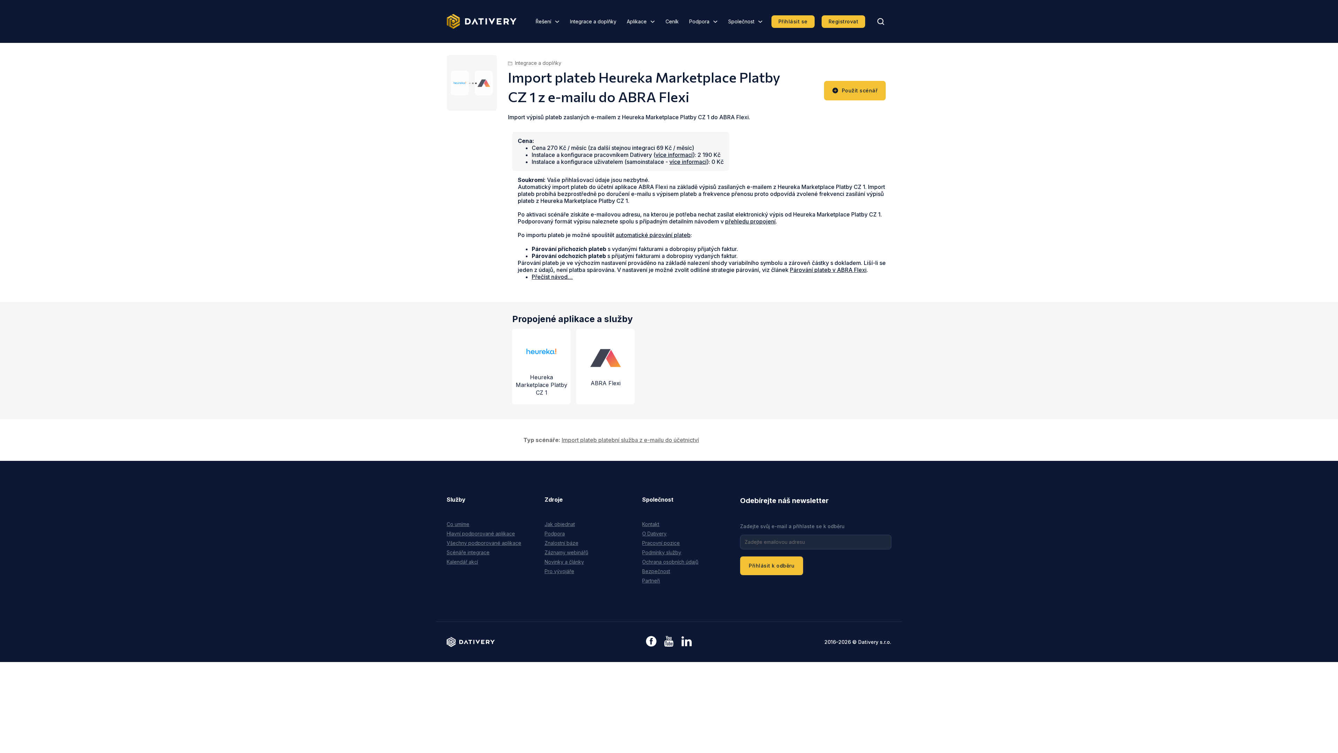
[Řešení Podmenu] (557, 21)
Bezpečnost (656, 571)
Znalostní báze (561, 543)
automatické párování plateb (653, 234)
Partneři (651, 581)
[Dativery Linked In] (686, 641)
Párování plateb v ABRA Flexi (828, 269)
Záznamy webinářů (566, 552)
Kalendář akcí (462, 562)
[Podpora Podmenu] (715, 21)
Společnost (741, 21)
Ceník (672, 21)
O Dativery (654, 534)
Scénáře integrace (468, 552)
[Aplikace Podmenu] (652, 21)
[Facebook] (651, 642)
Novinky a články (564, 562)
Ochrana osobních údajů (670, 562)
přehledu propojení (750, 221)
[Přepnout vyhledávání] (880, 22)
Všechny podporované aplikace (484, 543)
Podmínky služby (661, 552)
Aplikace (637, 21)
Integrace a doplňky (593, 21)
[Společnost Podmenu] (760, 21)
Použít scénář (860, 90)
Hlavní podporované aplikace (481, 534)
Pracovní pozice (661, 543)
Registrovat (844, 21)
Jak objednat (560, 524)
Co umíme (458, 524)
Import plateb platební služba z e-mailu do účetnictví (630, 439)
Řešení (543, 21)
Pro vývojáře (559, 571)
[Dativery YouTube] (668, 641)
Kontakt (650, 524)
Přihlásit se (793, 21)
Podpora (699, 21)
